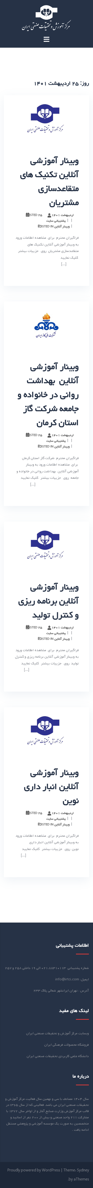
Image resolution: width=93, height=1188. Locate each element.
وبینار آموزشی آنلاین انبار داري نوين (51, 787)
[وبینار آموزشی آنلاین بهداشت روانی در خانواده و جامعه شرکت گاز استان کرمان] (46, 325)
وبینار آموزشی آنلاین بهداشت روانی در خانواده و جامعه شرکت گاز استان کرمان (48, 395)
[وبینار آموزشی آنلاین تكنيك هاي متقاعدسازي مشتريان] (46, 119)
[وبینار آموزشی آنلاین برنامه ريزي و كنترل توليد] (46, 546)
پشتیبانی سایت (56, 220)
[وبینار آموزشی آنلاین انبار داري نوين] (46, 731)
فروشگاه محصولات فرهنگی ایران (66, 1045)
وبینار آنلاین (62, 226)
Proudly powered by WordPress (33, 1170)
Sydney (83, 1170)
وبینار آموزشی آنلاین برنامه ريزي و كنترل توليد (48, 601)
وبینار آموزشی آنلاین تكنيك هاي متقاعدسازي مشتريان (49, 182)
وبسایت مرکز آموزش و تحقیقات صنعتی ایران (57, 1033)
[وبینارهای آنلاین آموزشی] (46, 18)
